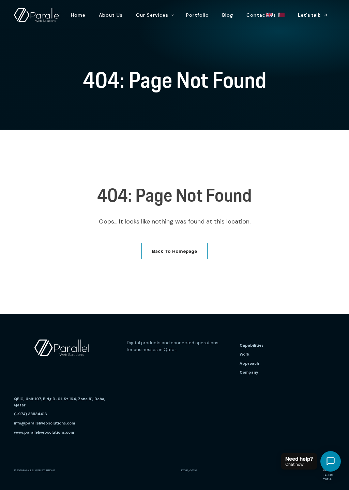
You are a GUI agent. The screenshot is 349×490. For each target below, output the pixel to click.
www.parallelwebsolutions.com (44, 432)
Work (244, 354)
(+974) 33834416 (30, 414)
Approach (249, 363)
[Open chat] (330, 461)
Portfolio (197, 15)
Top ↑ (327, 479)
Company (249, 372)
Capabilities (251, 345)
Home (78, 15)
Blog (227, 15)
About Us (111, 15)
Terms (328, 474)
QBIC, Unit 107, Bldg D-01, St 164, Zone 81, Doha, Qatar (59, 402)
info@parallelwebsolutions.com (44, 423)
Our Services (152, 15)
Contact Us (261, 15)
